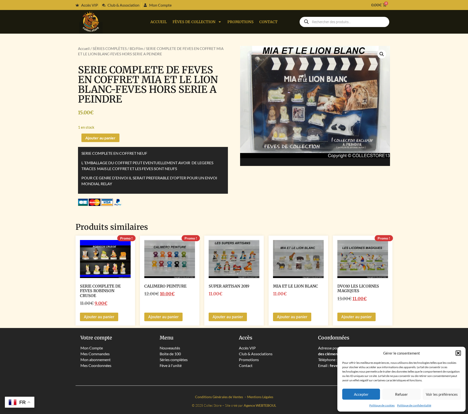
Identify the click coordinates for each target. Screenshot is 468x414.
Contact (268, 21)
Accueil (158, 21)
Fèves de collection (194, 21)
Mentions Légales (260, 397)
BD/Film (136, 48)
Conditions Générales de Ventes (219, 397)
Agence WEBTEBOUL (260, 405)
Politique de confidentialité (414, 405)
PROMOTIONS (240, 21)
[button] (458, 353)
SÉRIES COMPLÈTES (110, 48)
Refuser (401, 394)
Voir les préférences (442, 394)
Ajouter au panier (100, 137)
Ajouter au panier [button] (99, 317)
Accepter (361, 394)
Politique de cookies (382, 405)
